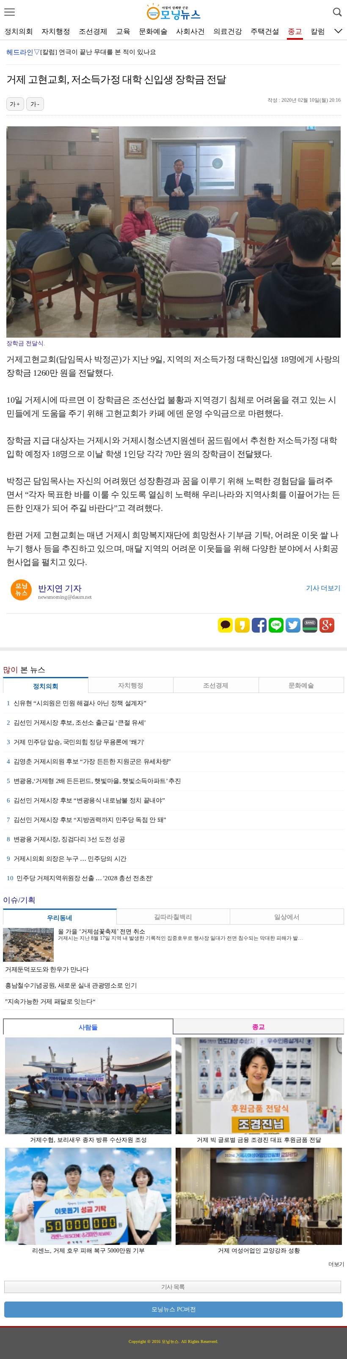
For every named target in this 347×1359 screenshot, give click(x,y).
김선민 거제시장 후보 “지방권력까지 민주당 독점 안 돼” (86, 819)
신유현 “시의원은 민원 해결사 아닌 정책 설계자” (76, 703)
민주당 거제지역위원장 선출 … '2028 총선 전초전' (80, 878)
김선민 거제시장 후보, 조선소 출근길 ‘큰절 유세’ (76, 722)
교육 (123, 31)
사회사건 (190, 31)
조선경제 (93, 31)
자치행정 (55, 31)
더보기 (336, 1264)
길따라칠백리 (173, 917)
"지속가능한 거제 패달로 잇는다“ (50, 1001)
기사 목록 (173, 1287)
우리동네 (59, 917)
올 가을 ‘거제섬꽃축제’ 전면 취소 (101, 931)
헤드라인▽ (23, 52)
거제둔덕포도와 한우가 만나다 (47, 969)
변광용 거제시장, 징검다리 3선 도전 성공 (66, 839)
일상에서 (287, 917)
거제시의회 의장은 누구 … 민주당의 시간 (67, 858)
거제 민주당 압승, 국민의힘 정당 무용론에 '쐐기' (75, 742)
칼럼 (318, 31)
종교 (295, 31)
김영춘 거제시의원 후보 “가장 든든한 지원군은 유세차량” (89, 761)
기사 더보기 (323, 588)
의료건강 (227, 31)
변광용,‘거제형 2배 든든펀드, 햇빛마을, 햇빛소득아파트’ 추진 (94, 781)
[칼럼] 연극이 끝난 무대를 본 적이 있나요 (98, 52)
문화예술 (153, 31)
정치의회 (18, 31)
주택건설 (265, 31)
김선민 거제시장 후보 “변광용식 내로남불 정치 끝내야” (86, 800)
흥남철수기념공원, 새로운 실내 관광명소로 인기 (71, 985)
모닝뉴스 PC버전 (173, 1309)
